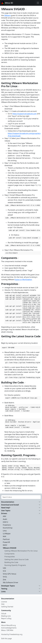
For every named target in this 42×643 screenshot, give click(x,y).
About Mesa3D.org (8, 625)
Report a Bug (6, 618)
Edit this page (6, 638)
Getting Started (7, 606)
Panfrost (6, 539)
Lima (5, 531)
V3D (4, 568)
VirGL (5, 577)
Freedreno (7, 525)
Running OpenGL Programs (15, 565)
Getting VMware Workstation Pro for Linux (21, 551)
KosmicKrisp (7, 528)
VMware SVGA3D (9, 548)
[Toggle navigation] (38, 3)
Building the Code (11, 562)
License (4, 602)
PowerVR (6, 542)
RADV (5, 545)
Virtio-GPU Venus (9, 574)
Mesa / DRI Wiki (7, 630)
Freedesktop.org (15, 634)
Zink (4, 579)
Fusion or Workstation (23, 279)
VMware (7, 15)
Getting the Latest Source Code (16, 559)
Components (9, 554)
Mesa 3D (8, 2)
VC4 (4, 571)
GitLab (3, 613)
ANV (4, 516)
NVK (4, 536)
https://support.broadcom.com (24, 114)
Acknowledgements (9, 628)
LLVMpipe (6, 533)
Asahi (5, 519)
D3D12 (5, 522)
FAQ (2, 604)
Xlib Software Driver (10, 582)
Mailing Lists (6, 616)
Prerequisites (9, 556)
